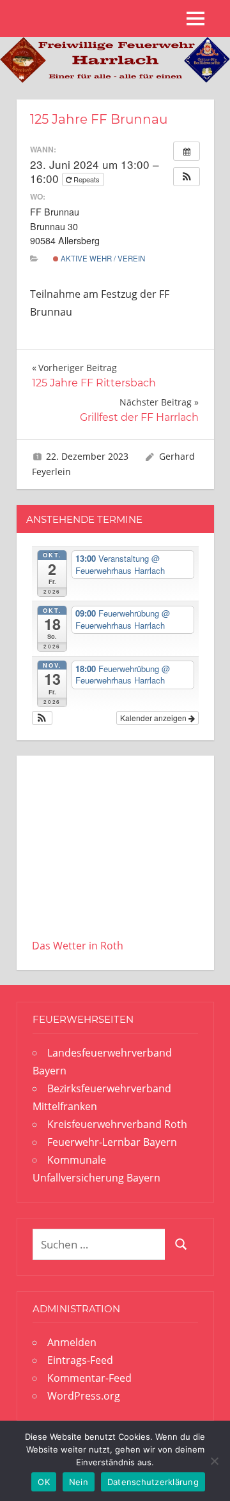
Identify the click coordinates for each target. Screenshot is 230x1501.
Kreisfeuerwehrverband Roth (117, 1124)
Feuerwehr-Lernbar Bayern (112, 1142)
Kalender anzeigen (154, 717)
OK (44, 1482)
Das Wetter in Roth (77, 946)
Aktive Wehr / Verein (102, 258)
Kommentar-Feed (89, 1378)
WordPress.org (83, 1396)
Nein (78, 1482)
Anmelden (71, 1342)
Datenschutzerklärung (153, 1482)
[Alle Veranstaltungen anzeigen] (186, 151)
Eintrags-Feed (80, 1360)
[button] (186, 177)
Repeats (87, 179)
